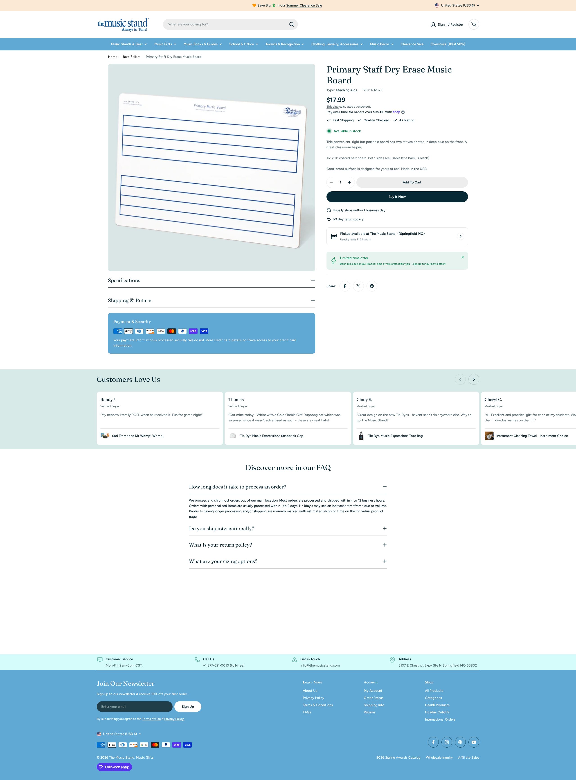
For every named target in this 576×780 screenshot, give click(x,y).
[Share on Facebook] (345, 286)
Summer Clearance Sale (304, 5)
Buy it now (397, 197)
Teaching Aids (346, 90)
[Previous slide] (460, 379)
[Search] (291, 24)
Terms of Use (151, 719)
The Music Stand (121, 757)
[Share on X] (358, 286)
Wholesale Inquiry (439, 757)
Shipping (332, 106)
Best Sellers (131, 57)
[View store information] (460, 236)
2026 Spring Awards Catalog (398, 757)
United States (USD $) (458, 5)
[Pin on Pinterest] (372, 286)
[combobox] (230, 24)
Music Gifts (144, 757)
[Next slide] (473, 379)
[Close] (462, 257)
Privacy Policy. (174, 719)
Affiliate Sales (468, 757)
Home (112, 57)
